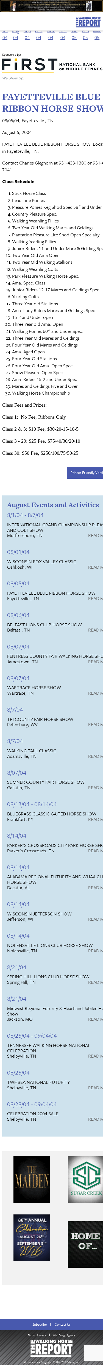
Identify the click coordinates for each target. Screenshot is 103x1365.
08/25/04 (18, 1072)
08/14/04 (18, 867)
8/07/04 (16, 772)
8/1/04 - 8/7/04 (25, 514)
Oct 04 (38, 34)
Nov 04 (51, 34)
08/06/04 (18, 614)
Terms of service (37, 1335)
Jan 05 (74, 34)
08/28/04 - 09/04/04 (32, 1104)
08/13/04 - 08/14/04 (32, 804)
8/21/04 (16, 967)
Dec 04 (63, 34)
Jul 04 (5, 34)
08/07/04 (18, 646)
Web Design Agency (64, 1335)
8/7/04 (15, 709)
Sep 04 (27, 34)
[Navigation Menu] (3, 20)
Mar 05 (97, 34)
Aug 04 (15, 34)
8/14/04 (16, 835)
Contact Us (63, 1324)
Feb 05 (85, 34)
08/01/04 (18, 551)
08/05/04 (18, 583)
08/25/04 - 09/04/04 (32, 1035)
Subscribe (39, 1324)
